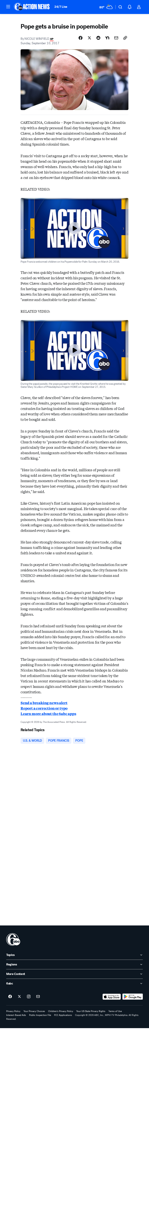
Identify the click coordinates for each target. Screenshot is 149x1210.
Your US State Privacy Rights (90, 1011)
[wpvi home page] (13, 939)
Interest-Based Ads (16, 1015)
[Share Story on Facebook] (80, 38)
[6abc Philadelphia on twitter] (19, 997)
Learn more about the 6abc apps (48, 713)
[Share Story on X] (89, 38)
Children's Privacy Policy (60, 1011)
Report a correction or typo (44, 708)
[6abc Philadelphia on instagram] (29, 997)
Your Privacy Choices (34, 1011)
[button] (8, 6)
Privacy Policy (13, 1011)
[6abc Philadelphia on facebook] (10, 997)
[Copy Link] (125, 38)
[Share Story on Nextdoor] (107, 38)
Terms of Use (115, 1011)
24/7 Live (60, 7)
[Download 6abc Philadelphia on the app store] (111, 997)
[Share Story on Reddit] (98, 38)
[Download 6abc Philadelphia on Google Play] (132, 997)
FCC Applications (63, 1015)
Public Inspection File (40, 1015)
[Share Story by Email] (116, 38)
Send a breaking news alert (44, 702)
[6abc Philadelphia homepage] (32, 7)
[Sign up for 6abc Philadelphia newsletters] (38, 997)
